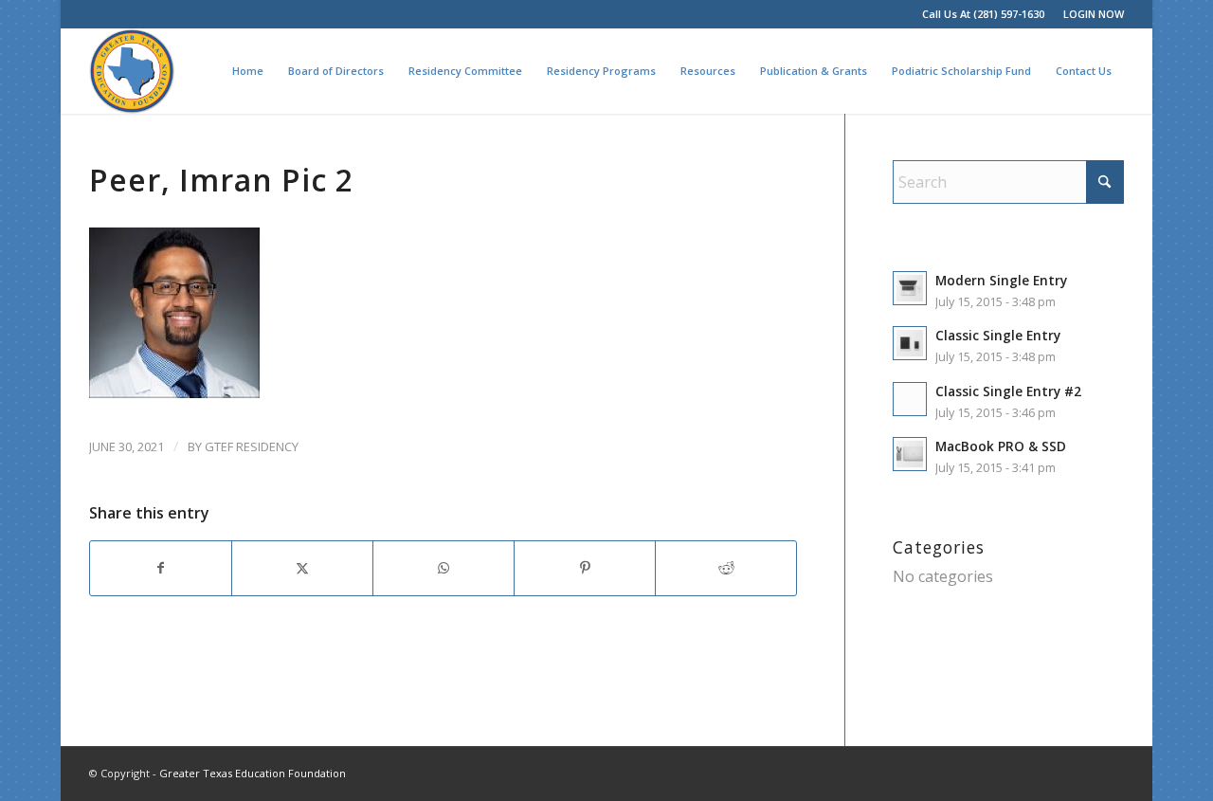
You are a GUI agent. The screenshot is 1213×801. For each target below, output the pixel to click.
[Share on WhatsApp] (443, 567)
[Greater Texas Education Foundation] (131, 71)
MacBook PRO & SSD (1000, 446)
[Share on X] (302, 567)
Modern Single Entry (1001, 280)
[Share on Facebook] (160, 567)
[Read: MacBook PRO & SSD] (910, 454)
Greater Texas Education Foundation (252, 773)
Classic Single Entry (997, 335)
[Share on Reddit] (726, 567)
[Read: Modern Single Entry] (910, 288)
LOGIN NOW (1093, 14)
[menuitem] (1089, 14)
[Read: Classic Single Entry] (910, 343)
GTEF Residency (252, 446)
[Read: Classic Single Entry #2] (910, 399)
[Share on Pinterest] (585, 567)
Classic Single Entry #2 (1008, 391)
